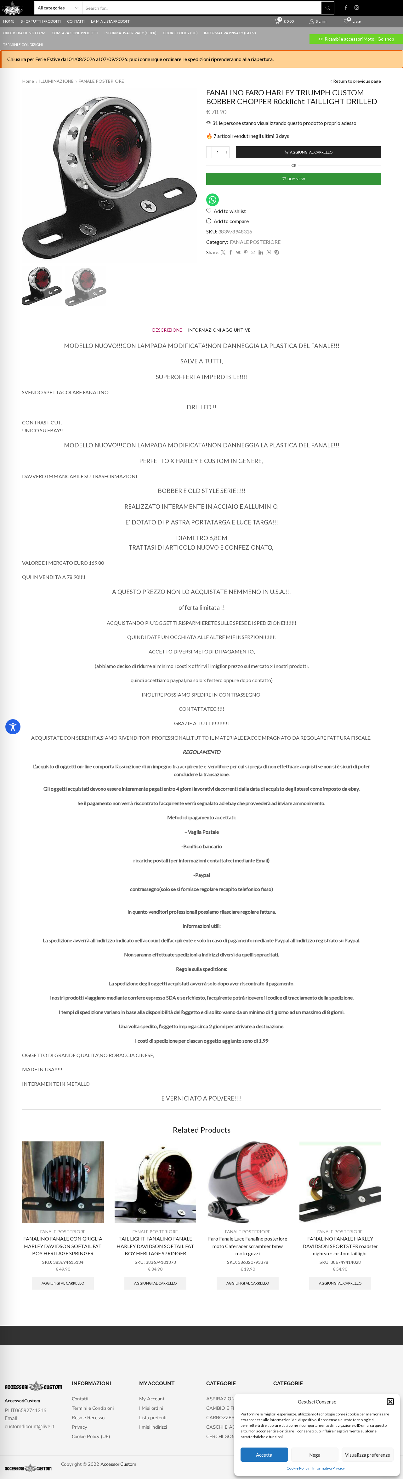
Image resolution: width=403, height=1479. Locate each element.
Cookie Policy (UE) (180, 33)
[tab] (167, 330)
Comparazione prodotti (75, 33)
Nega (315, 1455)
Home (28, 81)
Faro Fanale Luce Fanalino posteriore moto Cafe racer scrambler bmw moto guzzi (247, 1246)
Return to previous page (357, 81)
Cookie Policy (298, 1468)
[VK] (238, 252)
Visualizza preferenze (367, 1455)
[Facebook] (346, 7)
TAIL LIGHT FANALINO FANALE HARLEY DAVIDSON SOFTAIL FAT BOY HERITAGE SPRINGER (155, 1246)
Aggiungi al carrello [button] (63, 1283)
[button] (390, 1401)
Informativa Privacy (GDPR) (130, 33)
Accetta (264, 1455)
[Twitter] (223, 252)
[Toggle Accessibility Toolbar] (13, 727)
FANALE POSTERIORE (101, 81)
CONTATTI (76, 21)
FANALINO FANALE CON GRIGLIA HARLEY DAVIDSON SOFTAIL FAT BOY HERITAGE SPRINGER (62, 1246)
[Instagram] (357, 7)
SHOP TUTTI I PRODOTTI (41, 21)
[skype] (276, 252)
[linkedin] (261, 252)
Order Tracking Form (24, 33)
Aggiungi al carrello (311, 152)
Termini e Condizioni (23, 44)
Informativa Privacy (328, 1468)
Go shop (385, 39)
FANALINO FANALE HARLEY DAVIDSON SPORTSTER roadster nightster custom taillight (340, 1246)
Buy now (296, 178)
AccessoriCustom (118, 1464)
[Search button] (327, 8)
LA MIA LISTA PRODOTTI (111, 21)
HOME (8, 21)
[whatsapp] (269, 252)
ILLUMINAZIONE (56, 81)
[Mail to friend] (253, 252)
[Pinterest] (245, 252)
